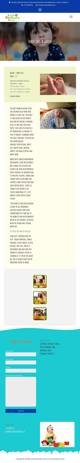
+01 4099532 (28, 5)
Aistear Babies (15, 96)
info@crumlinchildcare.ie (46, 5)
